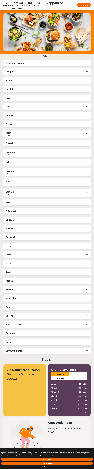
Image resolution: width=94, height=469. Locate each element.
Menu (13, 8)
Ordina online (84, 5)
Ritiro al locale (60, 378)
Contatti (20, 8)
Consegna (60, 374)
